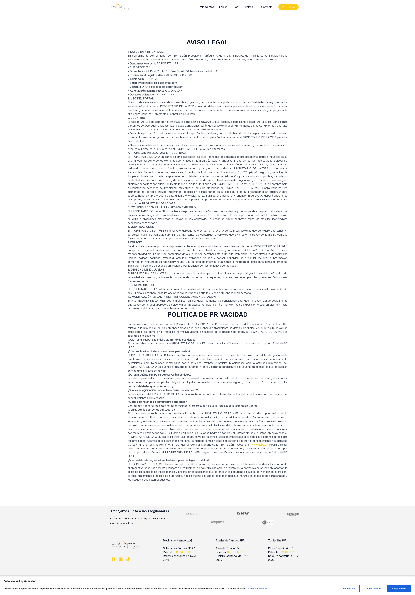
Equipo (223, 7)
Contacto (267, 7)
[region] (207, 585)
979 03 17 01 (235, 552)
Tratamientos (206, 7)
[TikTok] (128, 559)
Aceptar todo (399, 588)
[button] (254, 7)
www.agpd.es (259, 444)
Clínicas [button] (248, 7)
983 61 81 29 (288, 552)
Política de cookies (257, 588)
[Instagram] (121, 559)
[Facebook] (113, 559)
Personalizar (348, 588)
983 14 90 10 (183, 552)
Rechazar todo (373, 588)
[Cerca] (412, 579)
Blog (235, 7)
